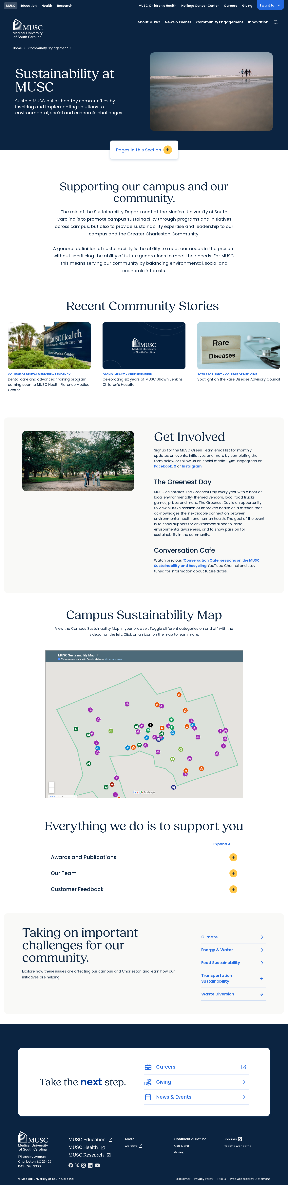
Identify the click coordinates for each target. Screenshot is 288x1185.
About (130, 1139)
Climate (232, 937)
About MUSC (148, 22)
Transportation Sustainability (232, 978)
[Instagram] (83, 1165)
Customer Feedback (143, 889)
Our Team (143, 873)
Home (17, 48)
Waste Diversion (232, 994)
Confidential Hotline (190, 1139)
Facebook (163, 466)
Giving (247, 5)
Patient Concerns (237, 1145)
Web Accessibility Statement (250, 1179)
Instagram (192, 466)
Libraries (232, 1139)
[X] (77, 1165)
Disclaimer (183, 1179)
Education (28, 5)
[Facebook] (70, 1165)
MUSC (10, 5)
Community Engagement (219, 22)
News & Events (178, 22)
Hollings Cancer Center (200, 5)
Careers (230, 5)
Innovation (258, 22)
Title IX (221, 1179)
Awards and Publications (143, 857)
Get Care (181, 1145)
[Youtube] (97, 1165)
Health (47, 5)
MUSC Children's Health (157, 5)
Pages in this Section (143, 150)
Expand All (223, 843)
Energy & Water (232, 950)
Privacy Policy (203, 1179)
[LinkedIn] (90, 1165)
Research (64, 5)
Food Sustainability (232, 963)
